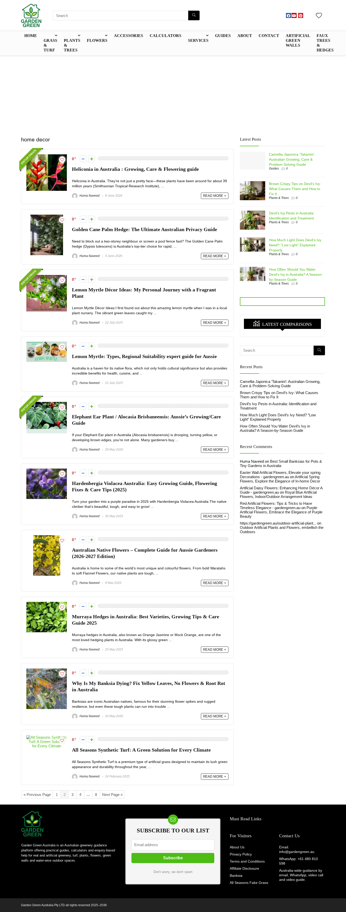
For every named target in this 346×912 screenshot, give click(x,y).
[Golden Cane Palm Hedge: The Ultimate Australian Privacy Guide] (46, 217)
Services (198, 40)
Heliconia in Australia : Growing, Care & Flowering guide (135, 169)
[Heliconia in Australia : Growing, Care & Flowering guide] (46, 156)
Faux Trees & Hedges (325, 42)
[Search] (194, 15)
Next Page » (112, 794)
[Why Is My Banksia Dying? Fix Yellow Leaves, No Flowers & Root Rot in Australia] (46, 670)
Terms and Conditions (247, 861)
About (244, 35)
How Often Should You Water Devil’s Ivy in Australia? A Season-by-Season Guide (296, 274)
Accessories (128, 35)
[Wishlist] (319, 15)
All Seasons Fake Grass (249, 883)
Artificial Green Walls (298, 40)
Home (30, 35)
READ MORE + (214, 196)
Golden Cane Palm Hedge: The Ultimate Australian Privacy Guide (144, 229)
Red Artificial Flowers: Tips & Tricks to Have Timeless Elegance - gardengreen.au (276, 505)
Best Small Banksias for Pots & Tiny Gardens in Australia (281, 463)
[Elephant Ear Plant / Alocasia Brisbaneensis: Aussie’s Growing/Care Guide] (46, 404)
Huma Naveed (89, 195)
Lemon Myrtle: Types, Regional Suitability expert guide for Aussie (144, 356)
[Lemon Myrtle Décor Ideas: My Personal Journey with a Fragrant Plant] (46, 277)
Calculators (165, 35)
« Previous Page (37, 794)
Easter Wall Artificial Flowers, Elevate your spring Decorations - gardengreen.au (280, 474)
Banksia (236, 875)
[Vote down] (83, 158)
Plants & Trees (72, 45)
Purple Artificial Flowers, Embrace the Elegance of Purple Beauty (281, 512)
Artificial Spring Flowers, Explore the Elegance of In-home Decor (280, 479)
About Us (237, 847)
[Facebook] (288, 15)
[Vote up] (91, 158)
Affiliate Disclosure (244, 868)
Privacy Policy (241, 854)
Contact (269, 35)
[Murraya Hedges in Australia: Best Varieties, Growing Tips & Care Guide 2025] (46, 604)
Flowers (97, 40)
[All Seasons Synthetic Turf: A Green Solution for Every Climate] (46, 737)
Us (296, 835)
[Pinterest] (300, 15)
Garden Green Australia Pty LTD (43, 905)
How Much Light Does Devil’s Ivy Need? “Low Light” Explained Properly (295, 245)
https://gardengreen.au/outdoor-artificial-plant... (278, 523)
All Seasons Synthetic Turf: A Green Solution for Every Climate (141, 750)
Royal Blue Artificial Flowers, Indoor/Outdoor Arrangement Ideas (278, 494)
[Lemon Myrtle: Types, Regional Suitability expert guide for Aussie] (46, 344)
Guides (223, 35)
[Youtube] (294, 15)
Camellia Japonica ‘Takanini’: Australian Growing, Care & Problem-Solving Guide (292, 159)
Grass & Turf (50, 45)
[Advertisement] (173, 93)
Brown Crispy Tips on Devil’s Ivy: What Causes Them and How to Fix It (295, 189)
